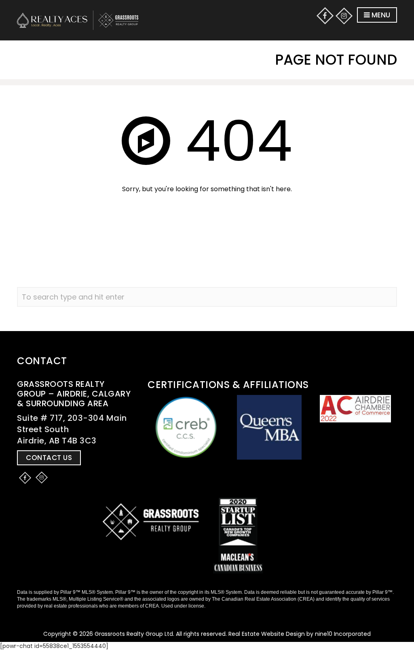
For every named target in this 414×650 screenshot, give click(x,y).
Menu (380, 15)
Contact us (49, 457)
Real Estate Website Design (266, 634)
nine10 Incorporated (343, 634)
